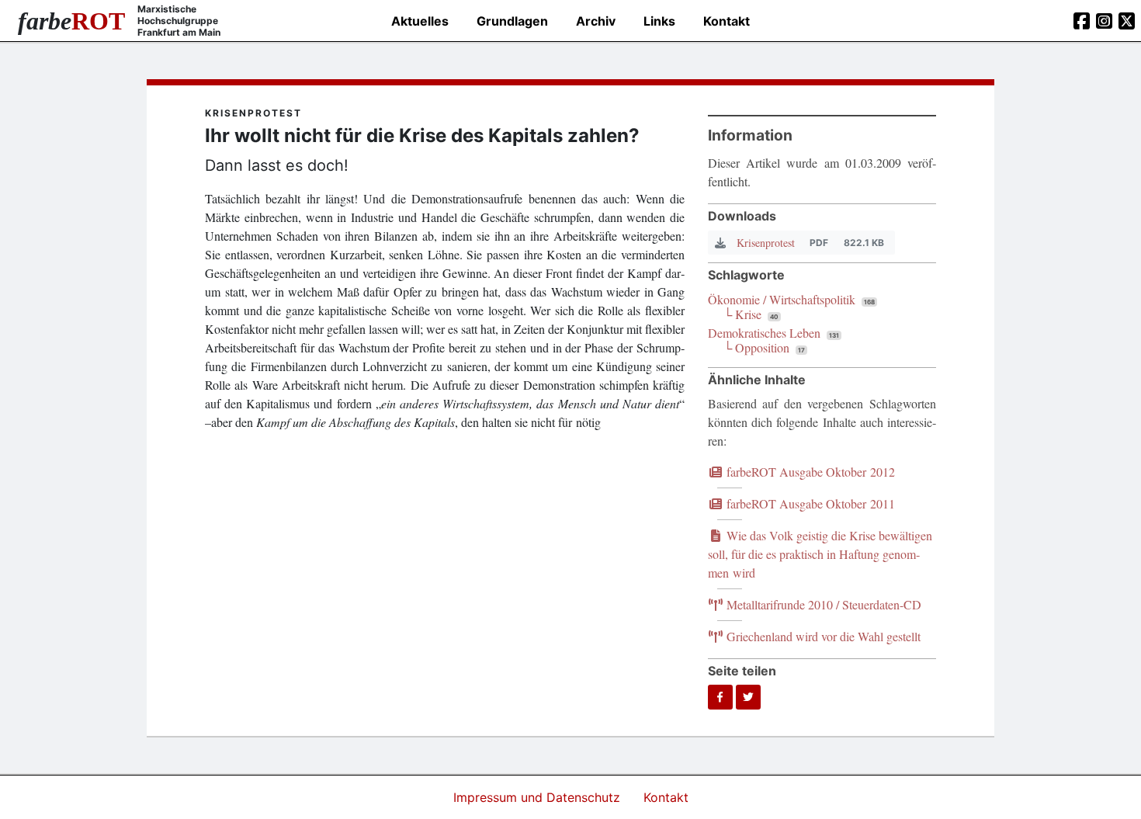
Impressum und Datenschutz (538, 797)
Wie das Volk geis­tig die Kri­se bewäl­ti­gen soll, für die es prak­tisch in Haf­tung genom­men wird (820, 554)
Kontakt (726, 21)
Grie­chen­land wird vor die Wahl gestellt (822, 636)
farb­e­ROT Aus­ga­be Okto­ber (809, 471)
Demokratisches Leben (764, 332)
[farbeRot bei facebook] (1081, 21)
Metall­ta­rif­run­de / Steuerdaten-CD (822, 604)
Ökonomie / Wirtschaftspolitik (781, 299)
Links (659, 21)
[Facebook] (720, 697)
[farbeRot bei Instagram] (1104, 21)
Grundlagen (512, 21)
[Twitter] (748, 697)
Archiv (596, 21)
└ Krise (742, 314)
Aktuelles (420, 21)
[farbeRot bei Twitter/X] (1126, 21)
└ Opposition (756, 347)
